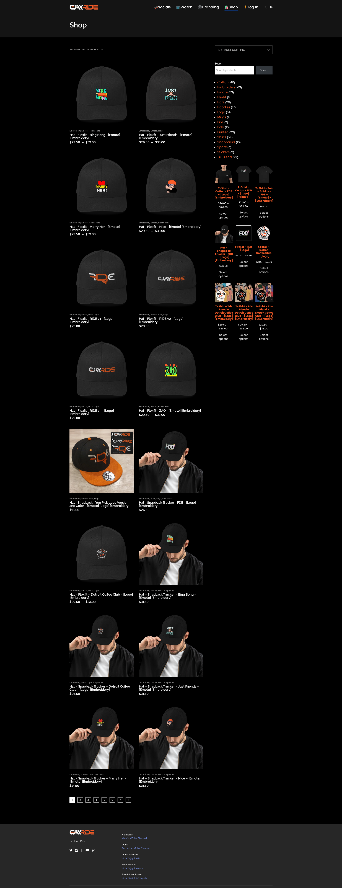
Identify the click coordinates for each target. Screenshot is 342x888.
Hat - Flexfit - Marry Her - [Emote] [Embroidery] (94, 228)
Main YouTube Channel (134, 838)
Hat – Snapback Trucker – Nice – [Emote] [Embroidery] (169, 779)
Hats (98, 131)
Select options (223, 215)
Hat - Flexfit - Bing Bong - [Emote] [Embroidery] (94, 136)
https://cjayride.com (132, 868)
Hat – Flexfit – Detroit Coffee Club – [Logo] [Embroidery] (101, 596)
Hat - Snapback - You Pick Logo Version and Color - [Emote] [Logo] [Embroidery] (99, 504)
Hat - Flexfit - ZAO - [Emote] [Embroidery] (170, 410)
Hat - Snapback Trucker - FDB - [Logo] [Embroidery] (167, 504)
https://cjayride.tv (131, 858)
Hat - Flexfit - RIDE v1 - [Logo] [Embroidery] (91, 320)
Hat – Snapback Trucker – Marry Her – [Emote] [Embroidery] (97, 779)
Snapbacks (167, 498)
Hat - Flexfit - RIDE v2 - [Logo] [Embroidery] (161, 320)
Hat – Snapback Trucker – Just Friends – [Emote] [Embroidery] (169, 688)
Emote (84, 131)
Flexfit (92, 131)
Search (219, 63)
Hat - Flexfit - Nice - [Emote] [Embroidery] (170, 227)
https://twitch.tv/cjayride (134, 878)
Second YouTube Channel (136, 848)
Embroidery (74, 131)
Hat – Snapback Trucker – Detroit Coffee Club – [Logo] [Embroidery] (99, 688)
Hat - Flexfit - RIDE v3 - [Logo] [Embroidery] (91, 412)
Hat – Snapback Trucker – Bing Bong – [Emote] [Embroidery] (167, 596)
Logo (96, 314)
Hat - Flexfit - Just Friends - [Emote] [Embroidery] (165, 136)
